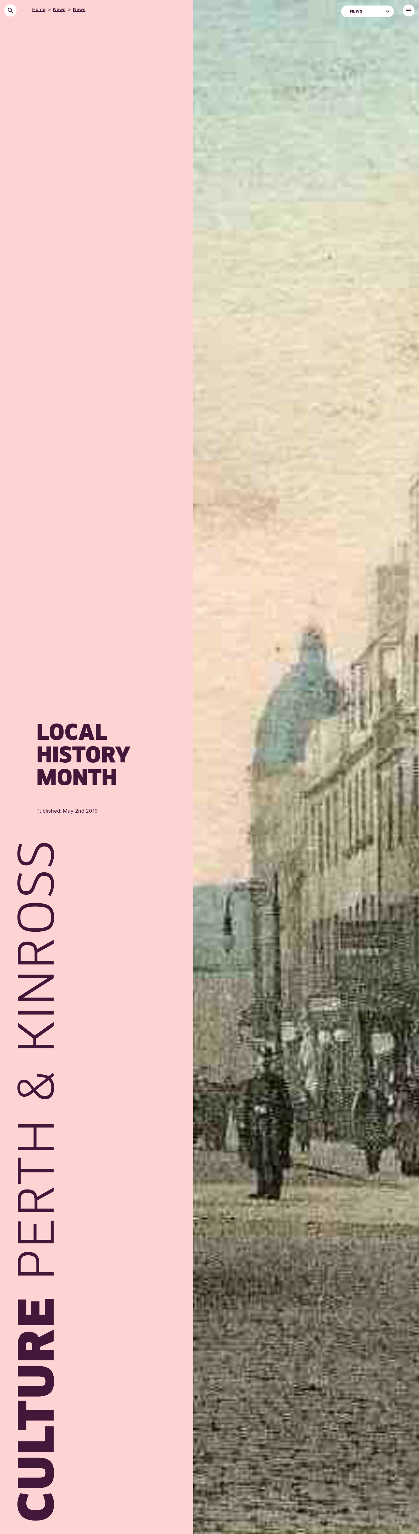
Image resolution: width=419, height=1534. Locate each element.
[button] (388, 10)
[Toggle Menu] (409, 11)
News (59, 9)
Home (38, 9)
